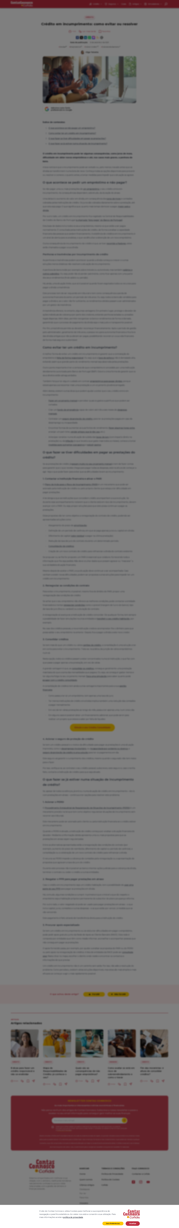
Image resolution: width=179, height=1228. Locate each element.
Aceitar (132, 1223)
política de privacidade (73, 1217)
